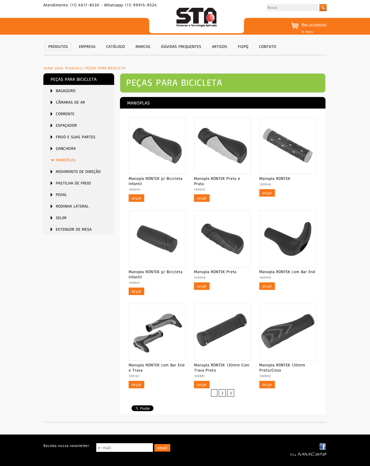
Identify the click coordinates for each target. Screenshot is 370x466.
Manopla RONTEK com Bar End (287, 271)
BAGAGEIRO (65, 90)
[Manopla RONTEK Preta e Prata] (222, 172)
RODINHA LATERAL (72, 206)
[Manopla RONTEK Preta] (222, 266)
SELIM (61, 217)
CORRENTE (65, 113)
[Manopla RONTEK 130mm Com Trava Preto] (222, 359)
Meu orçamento (314, 24)
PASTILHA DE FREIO (73, 183)
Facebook (323, 446)
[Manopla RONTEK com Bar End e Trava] (157, 359)
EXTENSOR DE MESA (74, 229)
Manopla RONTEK (274, 178)
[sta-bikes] (196, 18)
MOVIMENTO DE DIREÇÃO (78, 171)
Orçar (136, 198)
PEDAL (61, 194)
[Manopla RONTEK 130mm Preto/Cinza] (287, 359)
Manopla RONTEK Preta (215, 271)
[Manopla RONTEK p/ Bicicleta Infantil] (157, 172)
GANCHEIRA (66, 148)
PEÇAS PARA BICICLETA (105, 68)
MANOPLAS (65, 160)
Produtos (73, 68)
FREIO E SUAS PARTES (75, 136)
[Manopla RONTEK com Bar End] (287, 266)
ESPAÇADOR (66, 125)
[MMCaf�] (308, 454)
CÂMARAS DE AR (70, 102)
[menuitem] (58, 46)
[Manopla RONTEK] (287, 172)
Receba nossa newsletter (66, 445)
